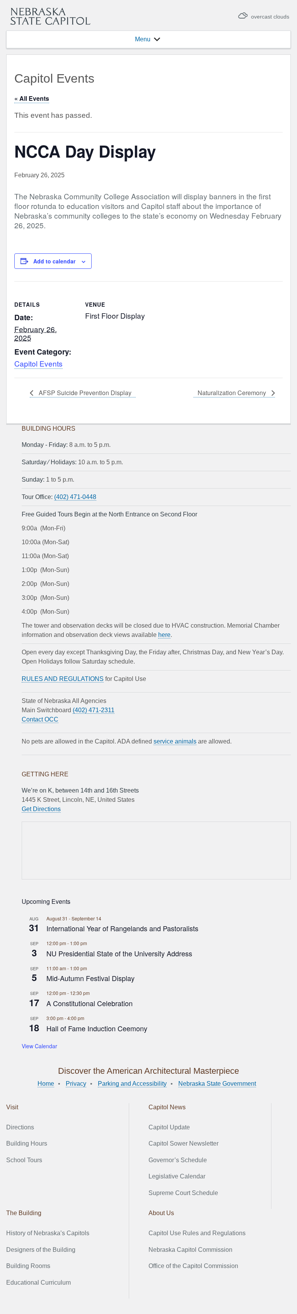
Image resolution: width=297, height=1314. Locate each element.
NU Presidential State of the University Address (119, 953)
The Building (23, 1213)
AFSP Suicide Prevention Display (84, 392)
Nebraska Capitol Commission (190, 1249)
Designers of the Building (40, 1249)
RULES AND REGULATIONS (63, 679)
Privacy (76, 1083)
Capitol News (167, 1107)
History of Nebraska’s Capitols (47, 1233)
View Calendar (39, 1046)
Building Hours (26, 1143)
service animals (175, 741)
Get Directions (41, 809)
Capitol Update (169, 1127)
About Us (161, 1213)
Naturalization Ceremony (233, 392)
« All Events (31, 98)
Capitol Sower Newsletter (183, 1143)
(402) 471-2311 (93, 710)
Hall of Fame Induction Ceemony (96, 1028)
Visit (12, 1107)
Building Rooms (28, 1266)
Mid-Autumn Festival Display (90, 978)
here (164, 635)
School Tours (24, 1160)
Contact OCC (40, 719)
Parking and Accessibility (132, 1083)
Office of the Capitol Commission (193, 1266)
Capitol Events (38, 363)
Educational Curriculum (38, 1282)
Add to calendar (54, 261)
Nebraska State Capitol (50, 16)
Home (46, 1083)
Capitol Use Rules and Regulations (197, 1233)
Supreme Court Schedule (183, 1193)
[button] (142, 39)
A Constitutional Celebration (89, 1003)
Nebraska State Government (217, 1083)
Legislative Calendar (176, 1176)
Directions (20, 1127)
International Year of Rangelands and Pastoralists (122, 928)
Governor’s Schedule (177, 1160)
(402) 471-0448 (75, 497)
